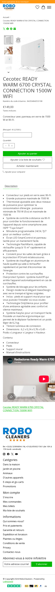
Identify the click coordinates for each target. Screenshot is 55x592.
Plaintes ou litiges (12, 538)
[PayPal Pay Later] (36, 586)
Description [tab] (11, 186)
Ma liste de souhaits (14, 510)
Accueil (6, 17)
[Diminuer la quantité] (6, 146)
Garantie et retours (13, 530)
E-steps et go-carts (13, 482)
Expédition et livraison (15, 534)
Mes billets (9, 506)
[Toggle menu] (49, 7)
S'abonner (41, 564)
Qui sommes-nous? (13, 521)
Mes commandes (12, 501)
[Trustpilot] (14, 586)
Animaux (7, 473)
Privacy (7, 547)
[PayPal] (27, 586)
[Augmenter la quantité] (12, 146)
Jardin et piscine (11, 468)
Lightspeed (8, 581)
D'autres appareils (13, 477)
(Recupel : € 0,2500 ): (12, 129)
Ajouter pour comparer (15, 171)
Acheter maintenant (27, 166)
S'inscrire (8, 497)
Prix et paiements (12, 525)
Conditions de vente (14, 543)
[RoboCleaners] (9, 7)
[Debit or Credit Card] (31, 586)
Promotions (9, 486)
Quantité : (7, 140)
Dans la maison (11, 464)
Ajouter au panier (27, 153)
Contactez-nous (11, 552)
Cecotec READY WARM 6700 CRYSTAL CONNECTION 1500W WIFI (23, 409)
